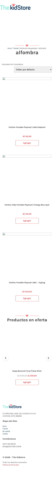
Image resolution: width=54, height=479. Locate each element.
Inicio (10, 48)
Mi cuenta (6, 431)
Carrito (5, 434)
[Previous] (6, 358)
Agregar (27, 143)
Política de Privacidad (11, 465)
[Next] (48, 358)
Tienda (15, 48)
